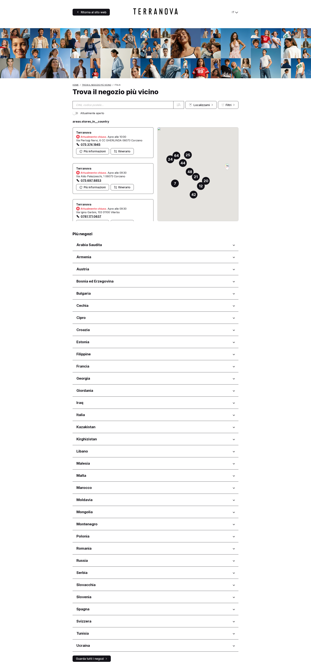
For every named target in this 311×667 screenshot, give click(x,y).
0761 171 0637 (91, 216)
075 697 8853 (91, 180)
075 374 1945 (90, 144)
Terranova (83, 132)
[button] (227, 167)
